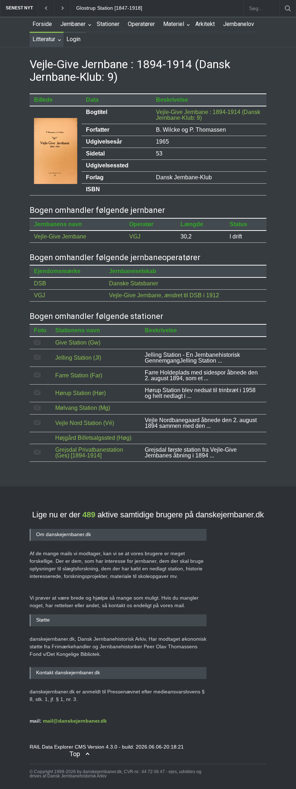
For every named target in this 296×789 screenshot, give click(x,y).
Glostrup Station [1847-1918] (109, 8)
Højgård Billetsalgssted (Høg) (93, 438)
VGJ (134, 236)
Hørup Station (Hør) (80, 393)
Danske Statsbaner (133, 283)
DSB (40, 283)
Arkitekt (205, 24)
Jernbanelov (238, 24)
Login (73, 39)
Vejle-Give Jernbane (60, 236)
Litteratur (43, 39)
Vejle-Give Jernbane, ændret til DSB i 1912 (164, 295)
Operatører (141, 24)
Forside (42, 24)
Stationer (108, 24)
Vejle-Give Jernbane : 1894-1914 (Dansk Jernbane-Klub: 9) (208, 115)
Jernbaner (73, 24)
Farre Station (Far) (78, 375)
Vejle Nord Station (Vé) (84, 423)
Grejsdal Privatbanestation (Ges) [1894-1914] (89, 453)
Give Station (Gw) (77, 342)
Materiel (173, 24)
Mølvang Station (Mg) (82, 408)
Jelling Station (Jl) (78, 358)
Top (74, 754)
